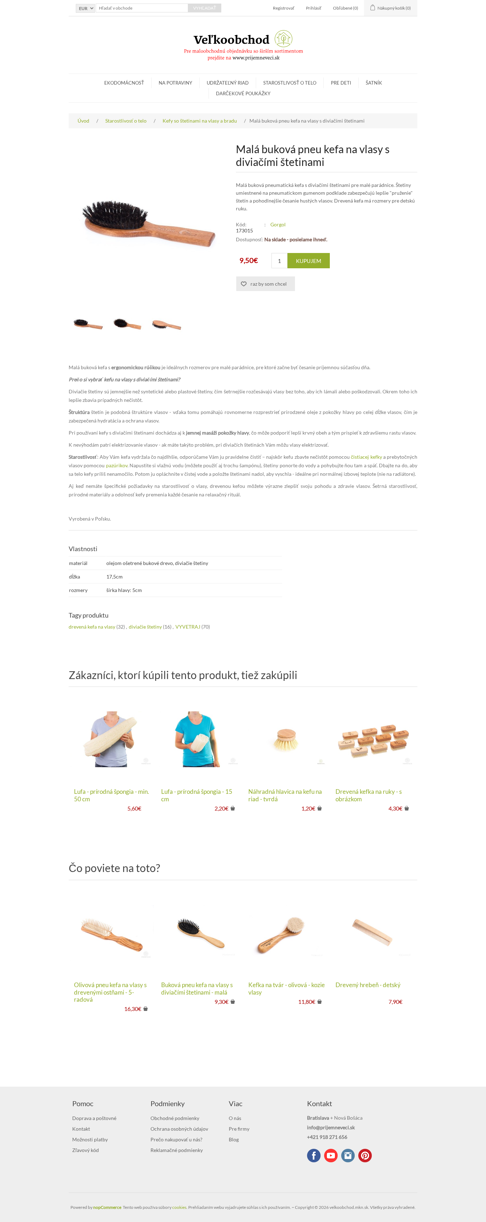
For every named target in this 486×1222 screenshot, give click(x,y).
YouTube (331, 1155)
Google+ (365, 1155)
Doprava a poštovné (94, 1118)
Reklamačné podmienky (176, 1150)
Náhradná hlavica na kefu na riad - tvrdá (285, 795)
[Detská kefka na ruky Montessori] (374, 739)
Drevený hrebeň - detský (368, 985)
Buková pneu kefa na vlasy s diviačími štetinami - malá (197, 988)
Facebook (314, 1155)
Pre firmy (239, 1129)
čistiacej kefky (366, 457)
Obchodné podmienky (174, 1118)
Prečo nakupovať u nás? (176, 1139)
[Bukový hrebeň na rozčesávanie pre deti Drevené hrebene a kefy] (374, 932)
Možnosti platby (90, 1139)
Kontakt (81, 1129)
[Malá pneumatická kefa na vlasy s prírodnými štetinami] (88, 324)
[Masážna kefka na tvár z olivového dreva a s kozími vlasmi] (286, 932)
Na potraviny (175, 83)
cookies (179, 1207)
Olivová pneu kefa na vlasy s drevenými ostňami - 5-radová (110, 992)
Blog (234, 1139)
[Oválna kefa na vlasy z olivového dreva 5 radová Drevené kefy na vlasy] (112, 932)
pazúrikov (116, 465)
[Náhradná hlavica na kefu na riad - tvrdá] (286, 739)
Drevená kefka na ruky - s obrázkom (369, 795)
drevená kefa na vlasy (92, 627)
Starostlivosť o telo (289, 83)
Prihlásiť (314, 8)
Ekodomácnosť (124, 83)
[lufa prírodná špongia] (112, 739)
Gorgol (278, 224)
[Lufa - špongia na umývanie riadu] (199, 739)
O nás (235, 1118)
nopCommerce (107, 1207)
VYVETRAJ (187, 627)
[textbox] (142, 8)
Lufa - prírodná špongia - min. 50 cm (111, 795)
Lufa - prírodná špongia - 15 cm (196, 795)
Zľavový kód (85, 1150)
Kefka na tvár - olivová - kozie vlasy (286, 988)
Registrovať (284, 8)
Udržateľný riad (228, 83)
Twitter (348, 1155)
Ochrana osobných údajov (179, 1129)
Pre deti (341, 83)
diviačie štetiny (145, 627)
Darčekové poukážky (243, 93)
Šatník (374, 83)
